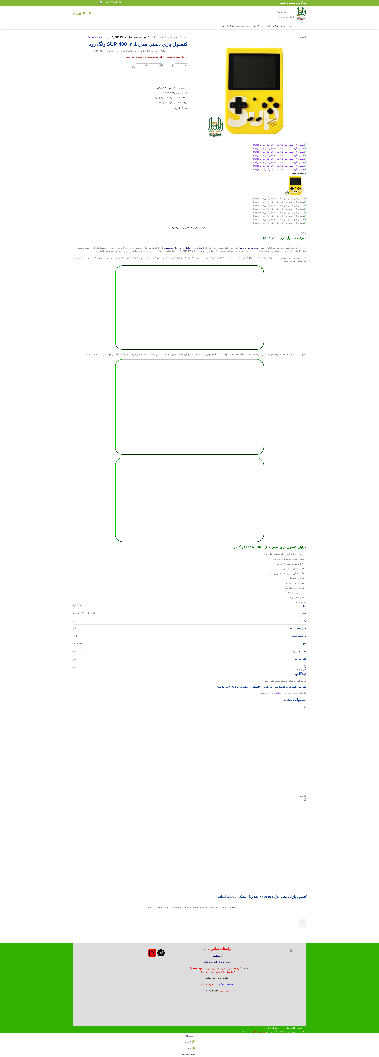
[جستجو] (256, 14)
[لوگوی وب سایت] (300, 13)
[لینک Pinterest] (86, 3)
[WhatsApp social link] (78, 3)
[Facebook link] (93, 3)
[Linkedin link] (82, 3)
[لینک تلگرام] (74, 3)
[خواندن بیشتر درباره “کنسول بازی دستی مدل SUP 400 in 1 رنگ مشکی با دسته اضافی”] (302, 923)
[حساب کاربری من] (97, 14)
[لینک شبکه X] (89, 3)
